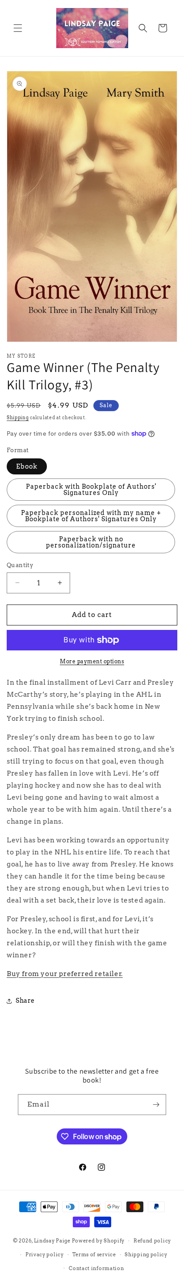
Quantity (20, 565)
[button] (18, 28)
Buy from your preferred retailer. (65, 974)
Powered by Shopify (98, 1241)
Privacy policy (44, 1254)
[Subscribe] (156, 1104)
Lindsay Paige (52, 1241)
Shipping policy (146, 1254)
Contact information (96, 1268)
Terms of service (94, 1254)
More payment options (92, 661)
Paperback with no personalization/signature (91, 542)
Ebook (27, 466)
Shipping (18, 417)
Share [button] (25, 1000)
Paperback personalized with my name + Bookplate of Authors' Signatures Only (91, 516)
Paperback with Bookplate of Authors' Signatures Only (91, 489)
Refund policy (152, 1241)
